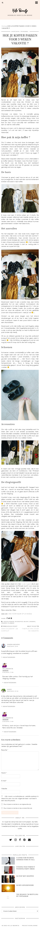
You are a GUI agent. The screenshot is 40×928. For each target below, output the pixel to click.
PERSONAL (24, 31)
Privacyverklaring (30, 925)
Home (4, 26)
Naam (4, 773)
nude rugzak (26, 584)
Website (4, 788)
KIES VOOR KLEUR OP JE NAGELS (20, 614)
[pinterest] (24, 839)
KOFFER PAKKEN (9, 621)
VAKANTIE (32, 621)
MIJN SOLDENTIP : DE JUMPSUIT (9, 628)
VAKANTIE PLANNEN (7, 623)
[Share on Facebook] (7, 618)
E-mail (4, 781)
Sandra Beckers (13, 644)
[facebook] (20, 839)
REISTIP (26, 621)
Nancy (9, 689)
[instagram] (15, 839)
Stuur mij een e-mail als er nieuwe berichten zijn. (18, 808)
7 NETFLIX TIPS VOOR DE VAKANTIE (30, 628)
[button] (37, 2)
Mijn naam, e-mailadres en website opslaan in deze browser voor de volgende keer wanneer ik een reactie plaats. (20, 798)
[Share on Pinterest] (11, 618)
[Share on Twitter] (9, 618)
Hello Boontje (20, 11)
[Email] (29, 839)
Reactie (4, 750)
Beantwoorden (9, 657)
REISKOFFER (19, 621)
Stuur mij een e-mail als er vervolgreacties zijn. (17, 804)
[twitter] (10, 839)
